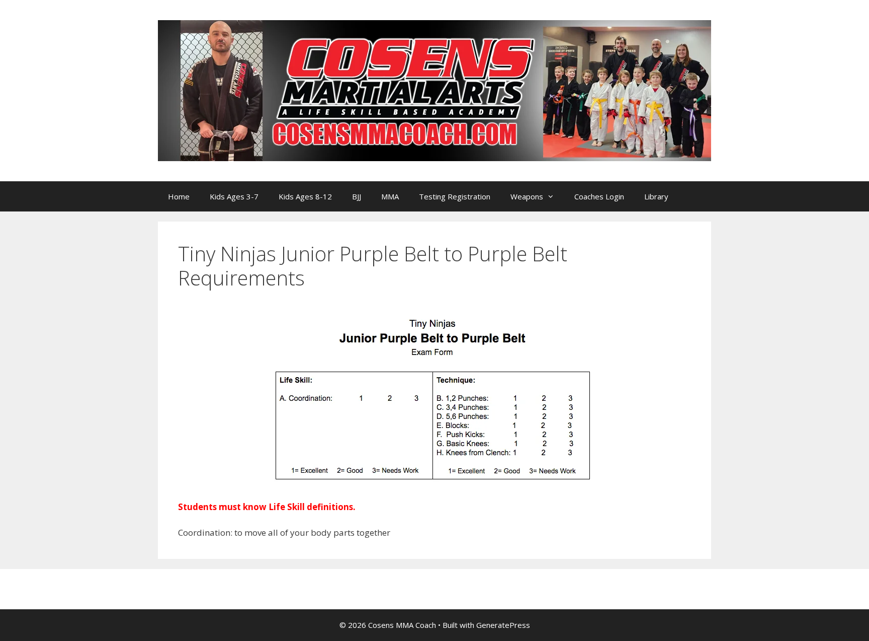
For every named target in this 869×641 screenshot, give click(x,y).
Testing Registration (454, 196)
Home (179, 196)
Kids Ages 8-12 (305, 196)
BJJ (356, 196)
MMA (390, 196)
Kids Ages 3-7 (234, 196)
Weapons (526, 196)
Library (656, 196)
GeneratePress (503, 625)
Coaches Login (599, 196)
